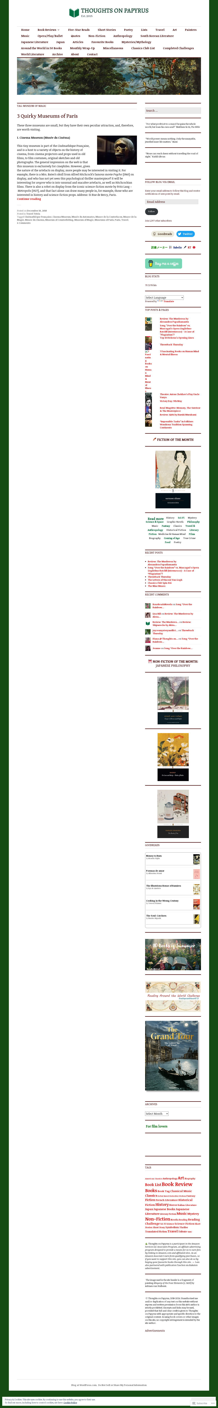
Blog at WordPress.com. (84, 1385)
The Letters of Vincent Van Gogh (165, 579)
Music (25, 36)
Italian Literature (187, 1205)
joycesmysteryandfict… (165, 630)
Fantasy (190, 1195)
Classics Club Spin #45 (160, 582)
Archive (57, 54)
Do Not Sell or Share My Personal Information (122, 1385)
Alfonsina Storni (155, 873)
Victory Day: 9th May (171, 401)
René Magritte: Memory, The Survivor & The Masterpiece (180, 409)
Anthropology (122, 36)
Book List (153, 1184)
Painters (191, 30)
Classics (151, 1195)
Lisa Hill (157, 613)
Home (25, 30)
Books (151, 1190)
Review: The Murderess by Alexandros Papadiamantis (174, 320)
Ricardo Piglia (154, 858)
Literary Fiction (168, 1213)
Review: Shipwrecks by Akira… (172, 623)
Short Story (159, 1227)
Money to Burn (154, 855)
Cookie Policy (70, 1402)
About (75, 54)
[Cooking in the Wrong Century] (196, 909)
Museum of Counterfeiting (59, 219)
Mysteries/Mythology (136, 42)
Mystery (193, 1214)
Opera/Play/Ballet (50, 36)
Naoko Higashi (154, 918)
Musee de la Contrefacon (109, 216)
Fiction (150, 1200)
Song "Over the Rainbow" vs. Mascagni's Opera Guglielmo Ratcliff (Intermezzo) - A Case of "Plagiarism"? (177, 330)
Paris (117, 219)
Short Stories (107, 30)
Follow (151, 211)
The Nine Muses (156, 585)
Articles (78, 42)
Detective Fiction (178, 1196)
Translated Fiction (156, 1231)
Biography (190, 1178)
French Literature (167, 1200)
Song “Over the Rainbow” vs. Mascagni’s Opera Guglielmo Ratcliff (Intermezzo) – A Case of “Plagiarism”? (173, 570)
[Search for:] (173, 110)
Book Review (177, 1184)
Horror (173, 1205)
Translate (169, 301)
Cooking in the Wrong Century (162, 900)
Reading (183, 1219)
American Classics (153, 1178)
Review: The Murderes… (166, 622)
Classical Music (181, 1191)
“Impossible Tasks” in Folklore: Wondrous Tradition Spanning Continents (177, 424)
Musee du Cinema (34, 219)
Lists (144, 30)
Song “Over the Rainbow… (178, 648)
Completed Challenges (178, 48)
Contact (92, 54)
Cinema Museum (62, 216)
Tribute (182, 1231)
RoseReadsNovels (162, 604)
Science (170, 1223)
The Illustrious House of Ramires (163, 885)
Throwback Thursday (171, 344)
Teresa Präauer (154, 903)
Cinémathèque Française (38, 216)
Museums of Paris (104, 219)
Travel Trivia (33, 213)
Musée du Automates (83, 216)
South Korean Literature (157, 36)
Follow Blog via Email (160, 182)
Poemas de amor (155, 870)
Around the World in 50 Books (41, 48)
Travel (160, 30)
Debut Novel (163, 1196)
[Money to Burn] (196, 863)
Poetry (128, 30)
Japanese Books (164, 1209)
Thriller (183, 1227)
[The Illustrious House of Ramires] (196, 893)
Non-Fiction (96, 36)
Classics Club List (143, 48)
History (162, 1204)
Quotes (75, 36)
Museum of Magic (84, 219)
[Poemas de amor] (196, 878)
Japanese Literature (34, 42)
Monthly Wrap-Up (82, 48)
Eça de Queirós (154, 888)
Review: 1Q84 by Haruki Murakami (178, 414)
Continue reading (29, 199)
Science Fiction (184, 1223)
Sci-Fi (163, 1223)
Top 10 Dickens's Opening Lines (177, 337)
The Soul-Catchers (156, 915)
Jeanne (156, 648)
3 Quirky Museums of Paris (47, 116)
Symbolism (172, 1227)
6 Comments (23, 222)
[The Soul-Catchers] (196, 923)
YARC (190, 1231)
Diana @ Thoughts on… (165, 638)
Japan (60, 42)
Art (175, 30)
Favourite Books (102, 42)
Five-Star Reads (79, 30)
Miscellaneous (113, 48)
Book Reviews (47, 30)
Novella (174, 1219)
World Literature (32, 54)
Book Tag (164, 1191)
